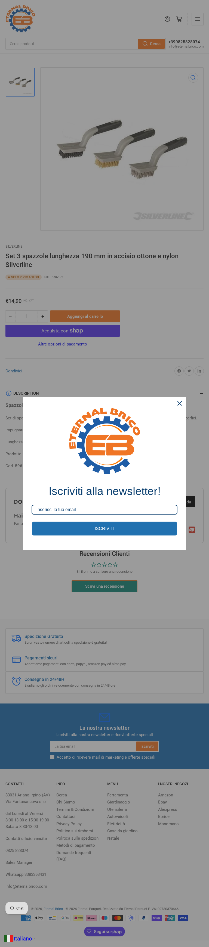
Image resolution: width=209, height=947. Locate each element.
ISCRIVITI (104, 528)
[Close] (179, 403)
